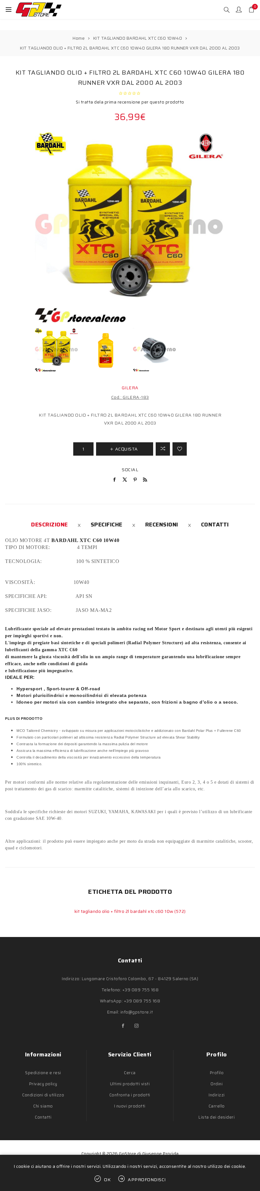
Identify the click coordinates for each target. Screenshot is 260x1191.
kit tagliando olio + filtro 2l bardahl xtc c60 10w (125, 911)
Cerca (130, 1072)
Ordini (217, 1084)
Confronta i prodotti (129, 1095)
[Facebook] (123, 1026)
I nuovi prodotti (130, 1106)
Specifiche (106, 524)
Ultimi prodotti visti (130, 1084)
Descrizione (49, 524)
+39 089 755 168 (140, 990)
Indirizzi (217, 1095)
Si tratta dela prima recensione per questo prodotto (130, 102)
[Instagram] (137, 1026)
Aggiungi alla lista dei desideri (179, 449)
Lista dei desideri (216, 1117)
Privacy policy (43, 1084)
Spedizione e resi (43, 1072)
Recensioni (161, 524)
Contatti (215, 524)
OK (107, 1179)
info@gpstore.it (136, 1012)
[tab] (49, 524)
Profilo (217, 1072)
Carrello (217, 1106)
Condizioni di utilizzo (43, 1095)
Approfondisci (147, 1179)
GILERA (130, 387)
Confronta (163, 449)
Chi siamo (43, 1106)
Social (130, 469)
